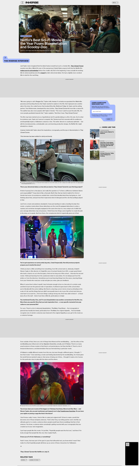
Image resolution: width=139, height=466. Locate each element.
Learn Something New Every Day (99, 103)
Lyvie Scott (91, 51)
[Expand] (127, 443)
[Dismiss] (137, 443)
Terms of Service (96, 115)
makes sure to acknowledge (29, 70)
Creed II (42, 73)
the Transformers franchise (66, 411)
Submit (108, 119)
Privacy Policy (105, 115)
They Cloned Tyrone (77, 66)
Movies (23, 460)
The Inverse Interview (16, 60)
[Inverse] (32, 2)
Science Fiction (33, 460)
